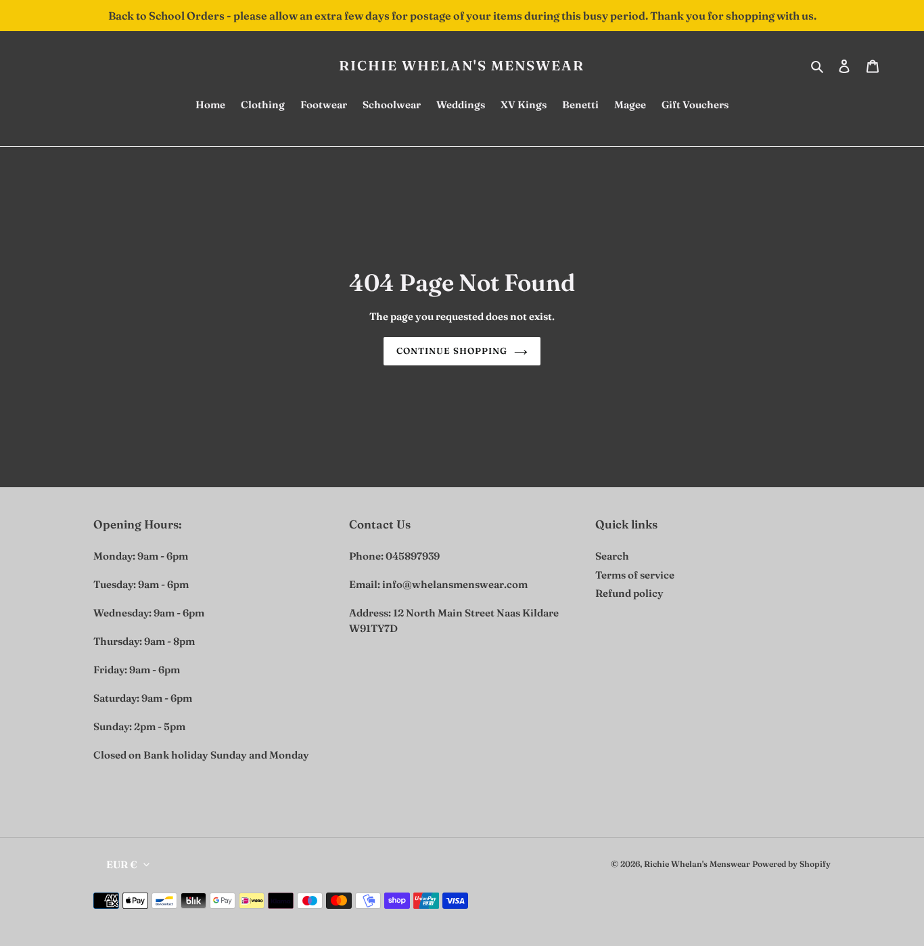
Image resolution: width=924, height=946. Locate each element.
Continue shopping (452, 350)
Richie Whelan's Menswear (461, 66)
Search (612, 555)
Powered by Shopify (791, 864)
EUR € (121, 864)
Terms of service (634, 574)
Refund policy (629, 593)
